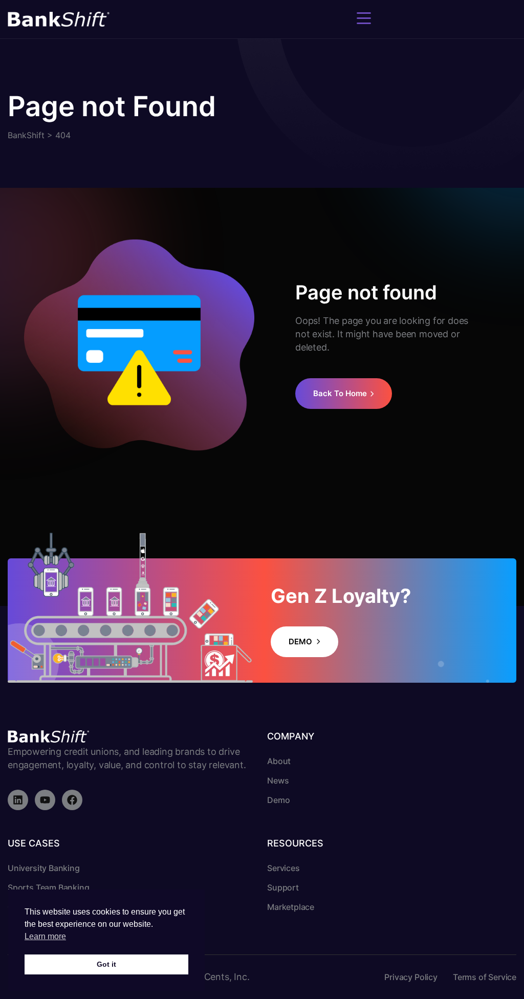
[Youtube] (45, 800)
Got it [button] (106, 964)
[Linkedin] (18, 800)
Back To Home (340, 393)
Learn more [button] (45, 936)
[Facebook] (72, 800)
